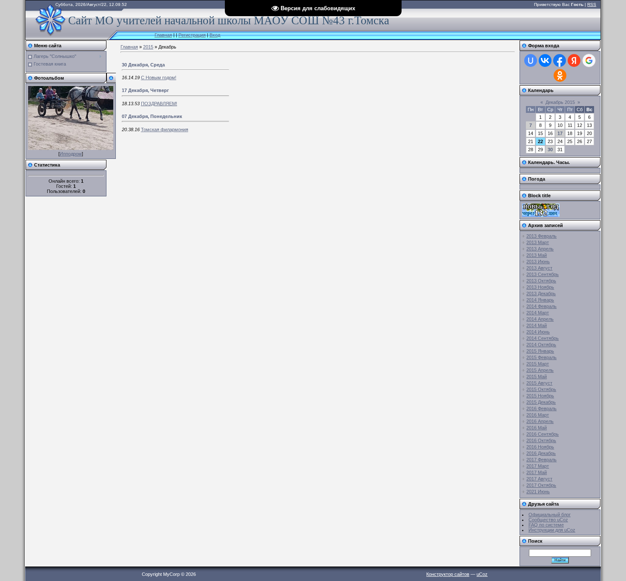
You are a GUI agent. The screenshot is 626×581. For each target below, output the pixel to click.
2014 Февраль (541, 306)
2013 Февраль (541, 236)
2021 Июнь (538, 491)
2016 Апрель (540, 421)
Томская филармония (164, 129)
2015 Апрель (540, 370)
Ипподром (71, 153)
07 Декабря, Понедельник (152, 116)
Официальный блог (549, 514)
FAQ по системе (546, 524)
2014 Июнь (538, 331)
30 (550, 149)
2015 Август (539, 382)
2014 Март (537, 312)
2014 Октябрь (541, 344)
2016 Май (536, 427)
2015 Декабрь (541, 402)
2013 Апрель (540, 248)
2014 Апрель (540, 319)
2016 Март (537, 414)
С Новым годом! (158, 77)
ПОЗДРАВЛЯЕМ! (159, 103)
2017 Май (536, 472)
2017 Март (537, 466)
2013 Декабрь (541, 293)
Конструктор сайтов (447, 574)
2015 (148, 46)
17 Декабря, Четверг (145, 90)
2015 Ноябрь (540, 395)
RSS (591, 4)
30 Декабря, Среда (143, 64)
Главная (163, 34)
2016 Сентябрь (542, 434)
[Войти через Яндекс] (574, 60)
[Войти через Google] (589, 60)
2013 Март (537, 242)
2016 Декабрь (541, 453)
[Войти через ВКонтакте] (545, 60)
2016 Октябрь (541, 440)
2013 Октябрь (541, 280)
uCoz (482, 574)
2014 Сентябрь (542, 338)
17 (560, 133)
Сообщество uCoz (548, 519)
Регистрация (192, 34)
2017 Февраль (541, 459)
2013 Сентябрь (542, 274)
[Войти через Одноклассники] (560, 75)
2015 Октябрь (541, 389)
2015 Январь (540, 351)
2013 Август (539, 267)
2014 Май (536, 325)
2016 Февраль (541, 408)
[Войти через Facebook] (559, 60)
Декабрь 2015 (560, 102)
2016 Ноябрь (540, 446)
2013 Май (536, 255)
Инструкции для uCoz (551, 529)
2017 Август (539, 478)
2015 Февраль (541, 357)
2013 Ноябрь (540, 287)
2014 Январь (540, 299)
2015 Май (536, 376)
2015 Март (537, 363)
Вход (215, 34)
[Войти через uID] (530, 60)
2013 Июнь (538, 261)
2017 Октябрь (541, 485)
